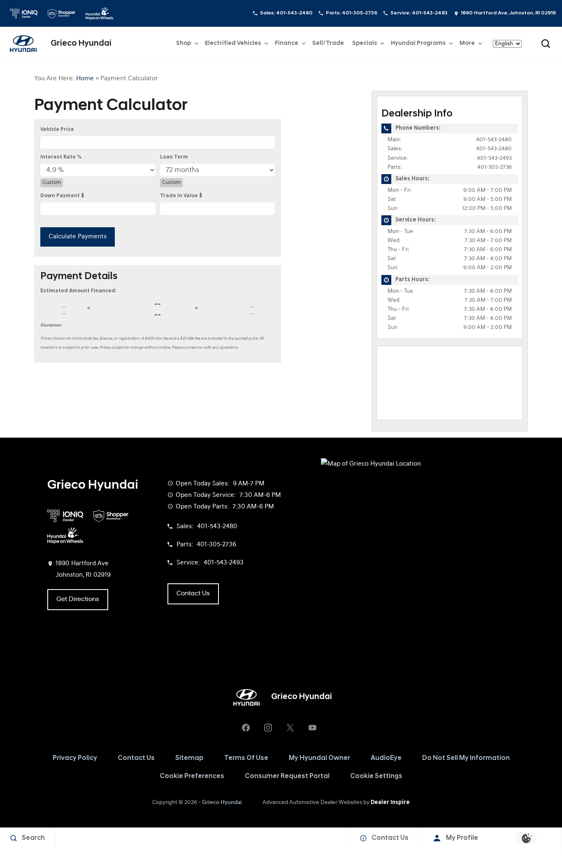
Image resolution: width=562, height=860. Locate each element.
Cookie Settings (376, 776)
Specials (364, 43)
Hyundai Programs (418, 44)
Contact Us (136, 758)
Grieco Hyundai (222, 802)
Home (85, 78)
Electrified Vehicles (233, 43)
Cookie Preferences (192, 776)
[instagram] (268, 728)
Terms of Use (246, 758)
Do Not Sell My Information (466, 758)
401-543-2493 (494, 158)
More (467, 44)
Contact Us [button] (193, 593)
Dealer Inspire (390, 802)
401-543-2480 (494, 140)
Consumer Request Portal (287, 776)
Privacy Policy (75, 758)
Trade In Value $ (181, 195)
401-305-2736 (494, 167)
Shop (183, 43)
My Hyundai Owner (319, 758)
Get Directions (77, 599)
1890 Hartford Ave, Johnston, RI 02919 (508, 13)
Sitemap (189, 758)
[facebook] (246, 728)
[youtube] (312, 728)
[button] (545, 43)
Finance (286, 43)
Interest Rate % (61, 157)
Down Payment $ (62, 195)
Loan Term (174, 157)
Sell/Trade (328, 43)
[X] (290, 728)
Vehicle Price (57, 129)
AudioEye (386, 758)
